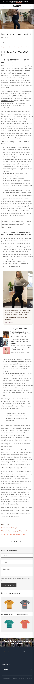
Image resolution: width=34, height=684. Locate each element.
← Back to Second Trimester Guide (13, 534)
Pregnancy (4, 47)
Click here (15, 462)
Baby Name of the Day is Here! (11, 528)
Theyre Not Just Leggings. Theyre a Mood (15, 531)
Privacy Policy (24, 678)
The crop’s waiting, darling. (10, 516)
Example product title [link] (7, 614)
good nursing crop (7, 101)
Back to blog (18, 541)
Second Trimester (14, 47)
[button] (3, 6)
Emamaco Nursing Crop (16, 138)
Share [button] (5, 43)
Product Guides (25, 47)
